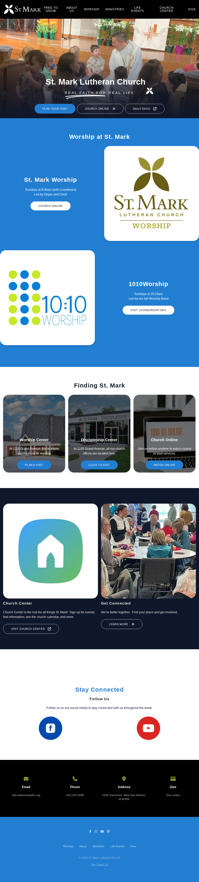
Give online (173, 795)
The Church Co (99, 864)
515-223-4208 (75, 795)
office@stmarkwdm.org (26, 795)
